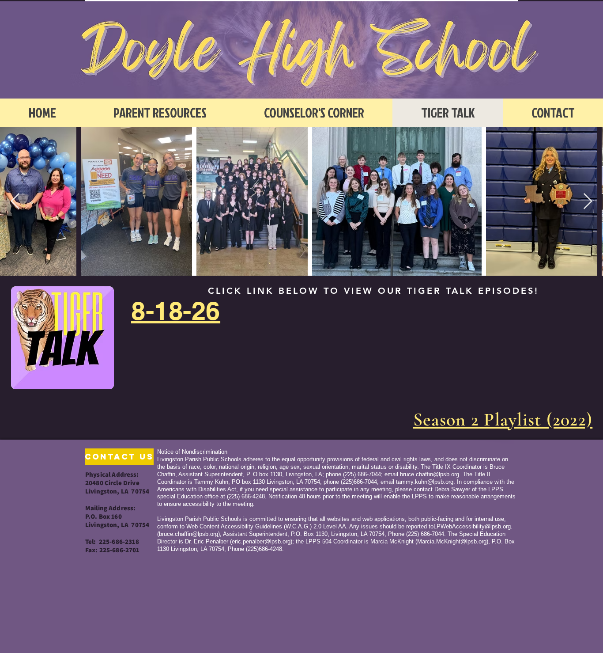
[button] (115, 456)
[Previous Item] (15, 201)
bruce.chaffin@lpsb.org (429, 474)
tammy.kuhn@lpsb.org (424, 481)
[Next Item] (588, 201)
